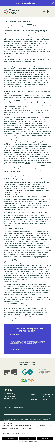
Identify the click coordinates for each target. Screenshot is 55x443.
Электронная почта (14, 334)
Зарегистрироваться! (16, 349)
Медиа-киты (34, 396)
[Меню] (44, 11)
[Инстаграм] (6, 390)
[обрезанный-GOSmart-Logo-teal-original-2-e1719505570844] (27, 372)
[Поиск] (50, 11)
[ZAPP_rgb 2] (27, 380)
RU (47, 11)
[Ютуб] (8, 390)
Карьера (33, 394)
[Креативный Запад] (11, 11)
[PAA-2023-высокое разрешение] (44, 372)
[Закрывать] (53, 3)
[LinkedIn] (11, 390)
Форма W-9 (34, 399)
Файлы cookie (46, 396)
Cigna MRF (33, 402)
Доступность (46, 390)
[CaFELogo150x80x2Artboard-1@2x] (10, 372)
